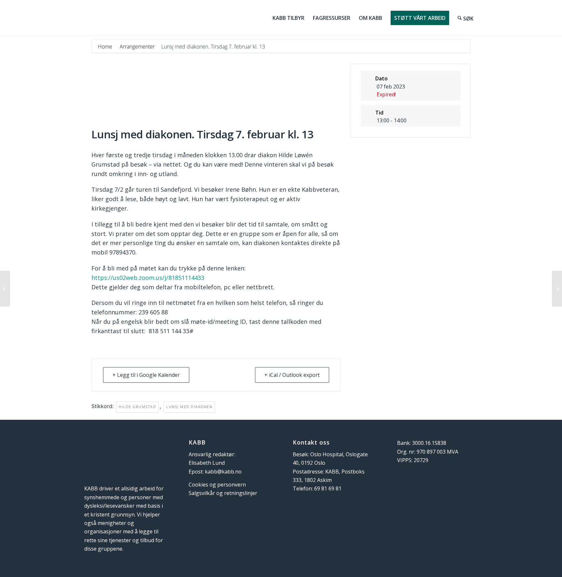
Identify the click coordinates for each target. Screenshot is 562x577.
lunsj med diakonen (189, 406)
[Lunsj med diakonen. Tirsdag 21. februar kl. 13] (557, 289)
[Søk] (465, 18)
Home (106, 46)
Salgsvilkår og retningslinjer (223, 493)
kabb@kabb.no (223, 471)
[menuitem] (288, 18)
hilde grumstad (137, 406)
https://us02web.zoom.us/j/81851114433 (147, 278)
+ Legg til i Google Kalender (146, 374)
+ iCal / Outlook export (292, 374)
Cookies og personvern (217, 484)
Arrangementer (137, 46)
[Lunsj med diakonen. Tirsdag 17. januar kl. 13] (5, 289)
